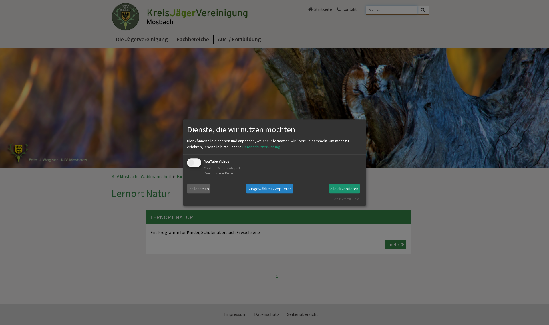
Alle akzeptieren (344, 188)
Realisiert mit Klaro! (346, 199)
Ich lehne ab (199, 188)
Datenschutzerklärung (261, 147)
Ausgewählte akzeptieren (270, 188)
